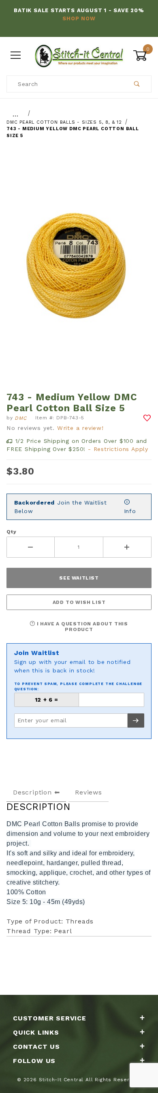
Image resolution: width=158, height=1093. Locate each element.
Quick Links (36, 1032)
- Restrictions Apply (118, 449)
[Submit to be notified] (136, 720)
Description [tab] (32, 792)
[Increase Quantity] (127, 547)
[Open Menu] (15, 55)
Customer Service (49, 1018)
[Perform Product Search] (137, 84)
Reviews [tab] (88, 792)
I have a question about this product (81, 626)
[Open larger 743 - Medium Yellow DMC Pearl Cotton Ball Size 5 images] (79, 269)
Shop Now (78, 18)
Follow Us (34, 1061)
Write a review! (80, 428)
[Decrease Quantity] (30, 547)
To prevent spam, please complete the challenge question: (78, 686)
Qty (11, 532)
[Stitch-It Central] (79, 55)
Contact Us (36, 1046)
